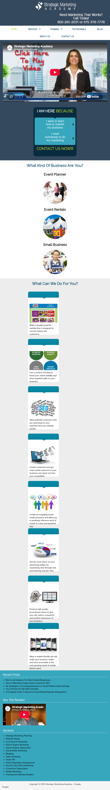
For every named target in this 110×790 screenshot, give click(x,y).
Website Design (13, 739)
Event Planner (55, 174)
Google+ (5, 787)
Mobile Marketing (13, 771)
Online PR (10, 759)
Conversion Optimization (17, 768)
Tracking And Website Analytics (20, 774)
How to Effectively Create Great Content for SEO (28, 683)
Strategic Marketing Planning (19, 735)
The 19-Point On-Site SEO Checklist (22, 689)
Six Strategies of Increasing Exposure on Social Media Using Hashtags (38, 686)
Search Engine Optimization (18, 748)
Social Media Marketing (16, 750)
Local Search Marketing (16, 742)
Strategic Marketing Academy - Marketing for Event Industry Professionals (55, 6)
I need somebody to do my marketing (55, 137)
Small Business (55, 245)
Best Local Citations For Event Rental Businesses (28, 680)
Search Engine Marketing (17, 745)
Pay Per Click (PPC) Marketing (19, 765)
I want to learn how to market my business (55, 124)
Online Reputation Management (20, 762)
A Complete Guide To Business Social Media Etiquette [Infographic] (36, 692)
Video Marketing (13, 756)
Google (77, 784)
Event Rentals (55, 209)
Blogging (10, 753)
